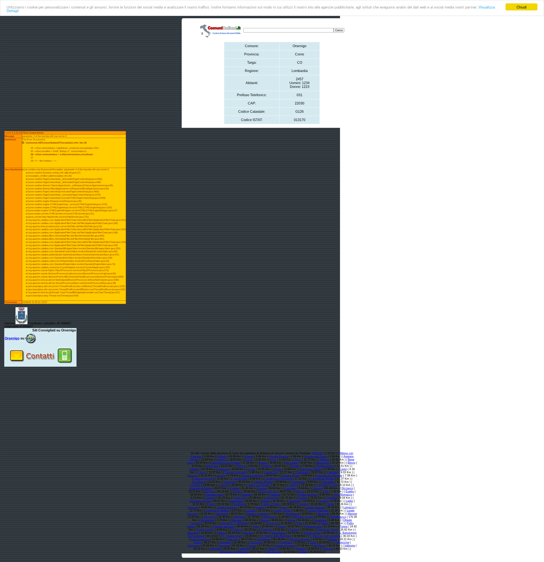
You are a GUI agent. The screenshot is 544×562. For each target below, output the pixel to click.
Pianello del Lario (223, 526)
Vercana (328, 548)
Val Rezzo (319, 545)
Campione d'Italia (310, 469)
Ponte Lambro (205, 529)
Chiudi (522, 7)
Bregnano (212, 466)
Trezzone (224, 545)
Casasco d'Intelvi (252, 475)
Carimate (332, 472)
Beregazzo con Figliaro (226, 462)
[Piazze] (30, 338)
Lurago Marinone (318, 510)
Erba (326, 491)
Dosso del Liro (268, 491)
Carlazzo (192, 475)
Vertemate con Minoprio (234, 552)
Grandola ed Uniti (200, 501)
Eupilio (350, 491)
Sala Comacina (200, 539)
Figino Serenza (308, 494)
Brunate (295, 466)
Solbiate (332, 539)
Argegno (222, 459)
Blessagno (322, 462)
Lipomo (260, 507)
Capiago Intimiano (236, 472)
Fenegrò (275, 494)
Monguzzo (270, 516)
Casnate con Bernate (329, 475)
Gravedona (236, 501)
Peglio (324, 523)
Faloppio (246, 494)
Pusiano (294, 529)
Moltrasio (239, 516)
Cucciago (290, 488)
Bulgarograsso (325, 466)
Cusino (317, 488)
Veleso (272, 548)
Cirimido (195, 485)
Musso (265, 520)
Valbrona (349, 545)
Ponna (343, 526)
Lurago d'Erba (282, 510)
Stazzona (255, 542)
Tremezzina (342, 542)
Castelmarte (239, 478)
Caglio (251, 469)
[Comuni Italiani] (221, 30)
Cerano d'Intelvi (263, 481)
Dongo (237, 491)
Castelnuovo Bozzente (278, 478)
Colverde (322, 485)
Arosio (249, 459)
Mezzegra (210, 516)
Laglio (349, 501)
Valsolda (244, 548)
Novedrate (320, 520)
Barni (298, 459)
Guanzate (294, 501)
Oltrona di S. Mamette (234, 523)
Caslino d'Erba (290, 475)
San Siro (233, 539)
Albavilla (317, 453)
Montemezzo (338, 516)
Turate (252, 545)
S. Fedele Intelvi (232, 536)
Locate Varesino (315, 507)
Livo (284, 507)
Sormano (225, 542)
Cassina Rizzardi (203, 478)
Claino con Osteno (258, 485)
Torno (312, 542)
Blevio (351, 462)
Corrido (234, 488)
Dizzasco (347, 488)
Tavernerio (286, 542)
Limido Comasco (227, 507)
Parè (299, 523)
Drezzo (300, 491)
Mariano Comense (257, 513)
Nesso (291, 520)
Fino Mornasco (343, 494)
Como (333, 485)
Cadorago (223, 469)
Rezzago (192, 532)
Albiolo (222, 456)
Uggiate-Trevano (285, 545)
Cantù (343, 469)
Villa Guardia (273, 552)
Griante (265, 501)
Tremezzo (193, 545)
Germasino (272, 497)
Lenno (330, 504)
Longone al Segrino (217, 510)
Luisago (251, 510)
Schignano (263, 539)
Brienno (267, 466)
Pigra (256, 526)
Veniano (300, 548)
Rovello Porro (312, 532)
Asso (273, 459)
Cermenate (298, 481)
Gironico (302, 497)
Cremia (261, 488)
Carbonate (302, 472)
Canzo (202, 472)
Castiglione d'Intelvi (322, 478)
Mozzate (236, 520)
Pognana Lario (312, 526)
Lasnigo (303, 504)
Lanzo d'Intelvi (271, 504)
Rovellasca (278, 532)
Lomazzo (349, 507)
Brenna (241, 466)
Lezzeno (193, 507)
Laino (211, 504)
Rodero (221, 532)
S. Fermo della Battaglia (276, 536)
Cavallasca (199, 481)
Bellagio (324, 459)
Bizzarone (291, 462)
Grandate (331, 497)
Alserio (249, 456)
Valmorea (215, 548)
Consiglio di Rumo (200, 488)
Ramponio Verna (328, 529)
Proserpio (266, 529)
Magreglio (222, 513)
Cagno (278, 469)
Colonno (294, 485)
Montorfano (207, 520)
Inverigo (324, 501)
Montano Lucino (303, 516)
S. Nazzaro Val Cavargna (324, 536)
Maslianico (292, 513)
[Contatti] (40, 365)
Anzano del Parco (316, 456)
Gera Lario (240, 497)
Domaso (209, 491)
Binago (262, 462)
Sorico (197, 542)
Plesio (281, 526)
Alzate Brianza (279, 456)
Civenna (224, 485)
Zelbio (303, 552)
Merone (352, 513)
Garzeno (210, 497)
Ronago (248, 532)
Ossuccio (272, 523)
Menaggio (323, 513)
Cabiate (194, 469)
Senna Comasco (300, 539)
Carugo (221, 475)
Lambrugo (239, 504)
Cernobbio (328, 481)
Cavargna (230, 481)
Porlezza (236, 529)
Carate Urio (271, 472)
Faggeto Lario (214, 494)
